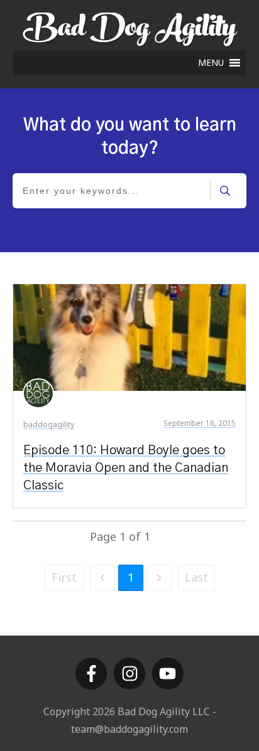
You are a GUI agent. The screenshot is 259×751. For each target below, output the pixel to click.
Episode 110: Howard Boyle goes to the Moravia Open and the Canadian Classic (125, 468)
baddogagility (48, 424)
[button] (211, 62)
